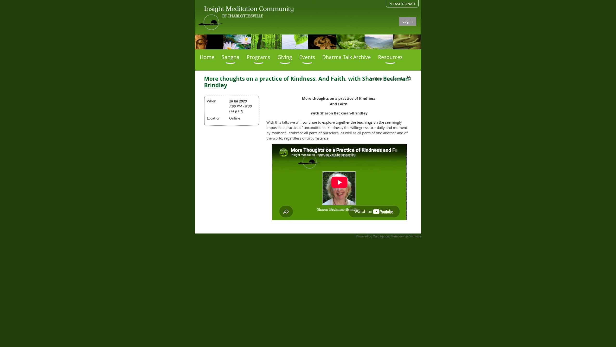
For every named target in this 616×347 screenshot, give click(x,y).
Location (213, 118)
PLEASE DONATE (402, 3)
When (211, 101)
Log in (408, 21)
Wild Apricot (381, 236)
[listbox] (391, 78)
